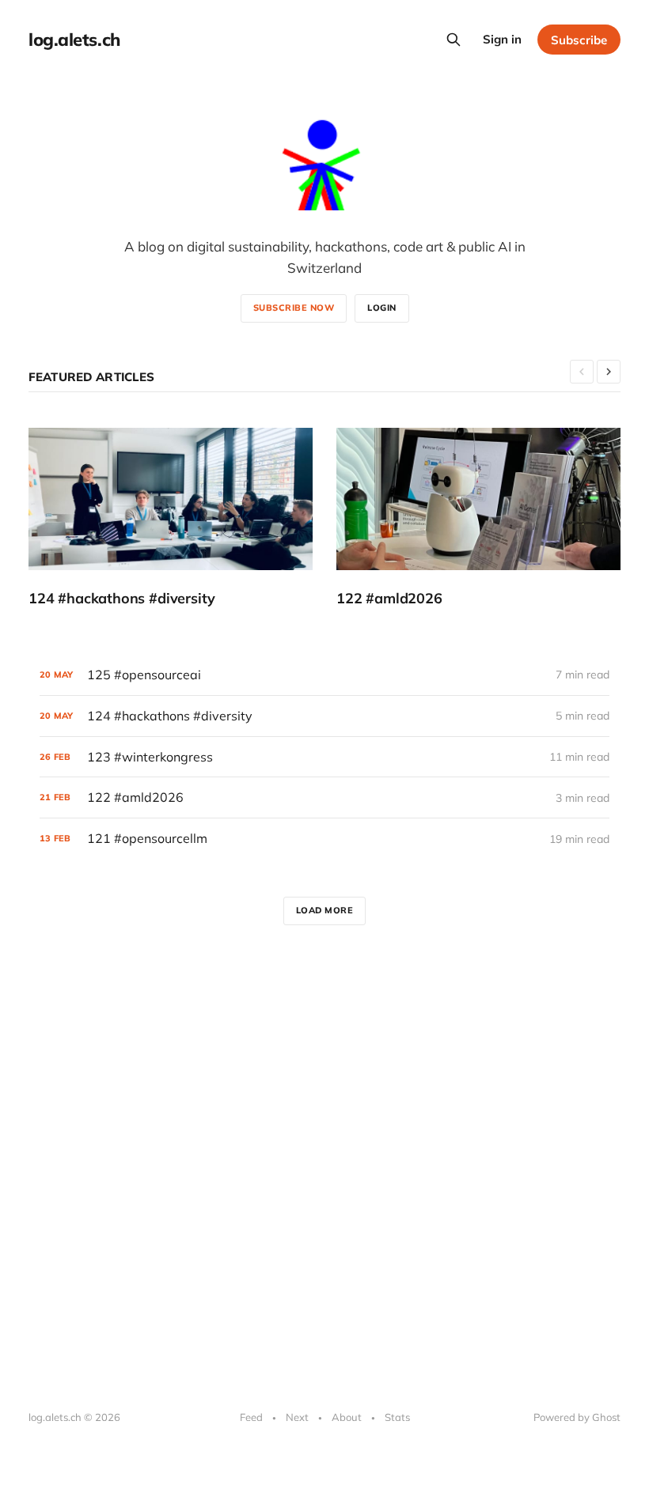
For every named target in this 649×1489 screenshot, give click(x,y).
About (347, 1417)
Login (382, 307)
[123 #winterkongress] (324, 757)
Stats (397, 1417)
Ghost (606, 1417)
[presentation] (582, 372)
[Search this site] (453, 39)
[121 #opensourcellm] (324, 838)
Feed (251, 1417)
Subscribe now (294, 307)
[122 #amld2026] (478, 517)
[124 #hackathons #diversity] (170, 517)
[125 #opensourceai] (324, 675)
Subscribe (579, 39)
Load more (325, 910)
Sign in (502, 39)
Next (297, 1417)
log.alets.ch (74, 39)
